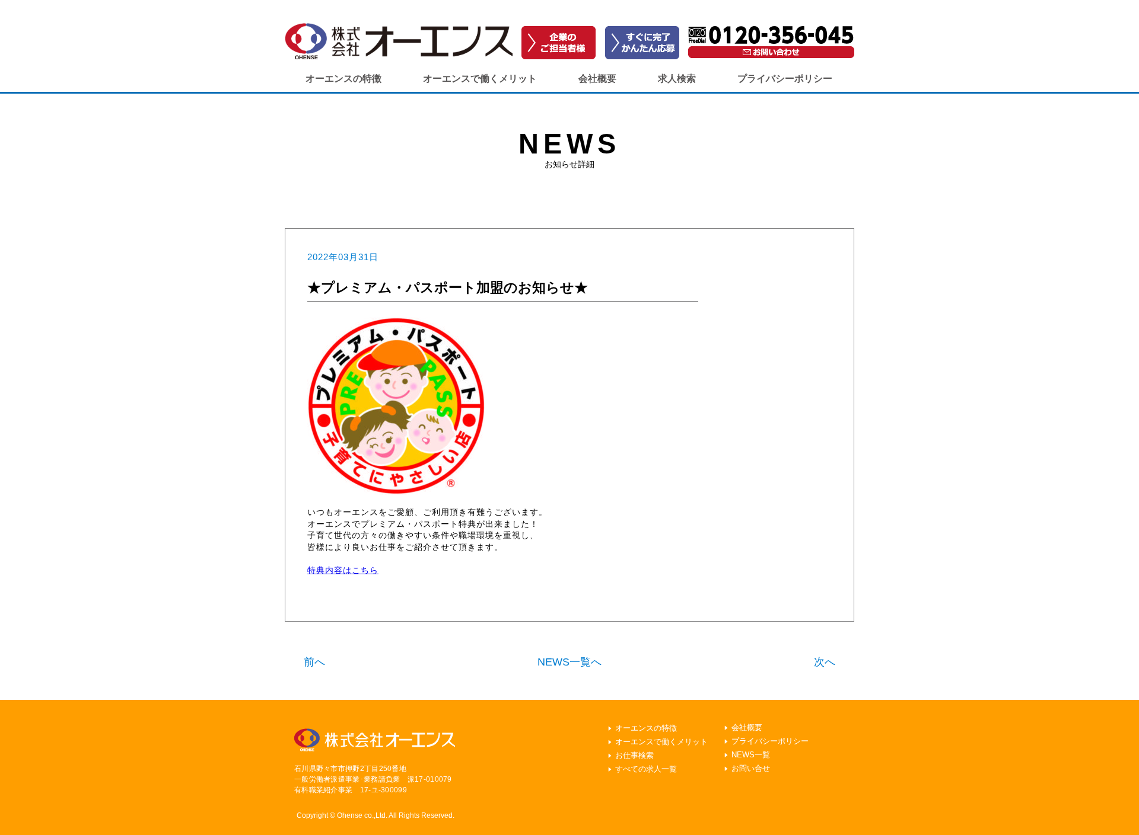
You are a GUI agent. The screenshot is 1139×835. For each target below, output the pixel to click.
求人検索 (677, 78)
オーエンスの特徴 (343, 78)
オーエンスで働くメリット (480, 78)
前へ (314, 662)
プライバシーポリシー (784, 78)
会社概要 (597, 78)
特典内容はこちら (342, 570)
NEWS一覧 (750, 754)
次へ (824, 662)
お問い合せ (750, 768)
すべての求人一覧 (646, 768)
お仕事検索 (634, 755)
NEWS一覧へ (569, 662)
